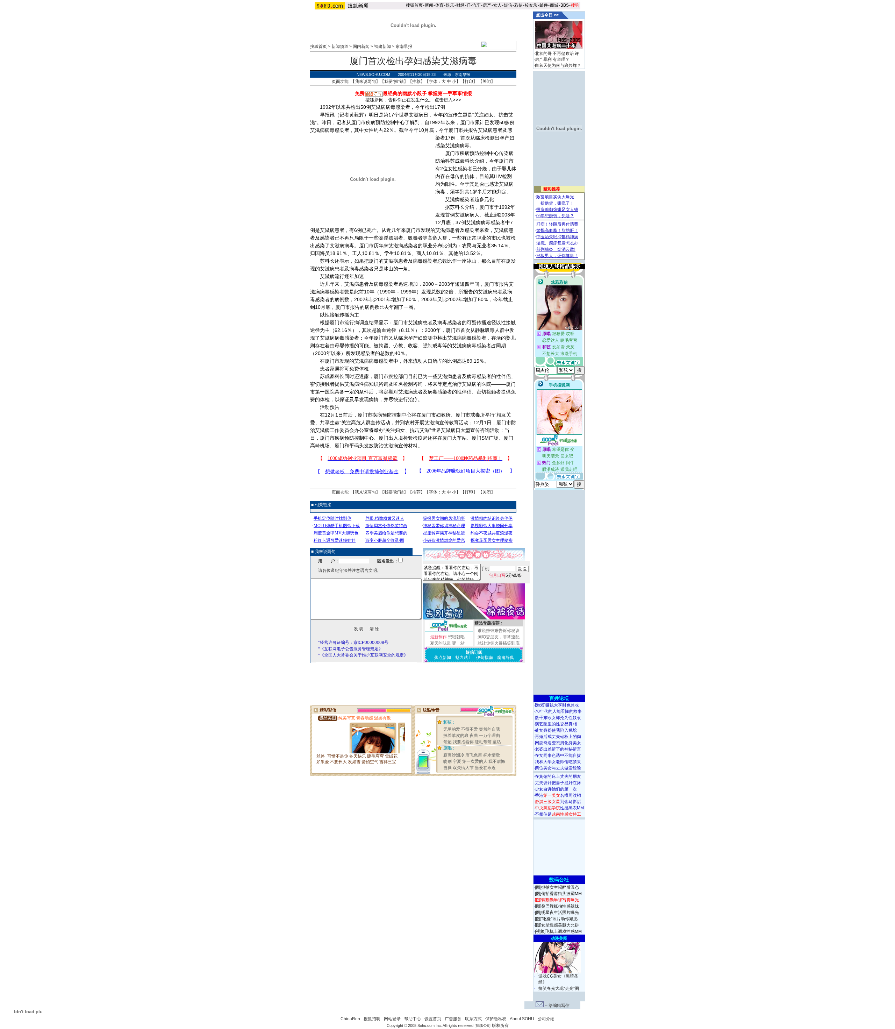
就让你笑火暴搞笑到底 (499, 643)
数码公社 (559, 879)
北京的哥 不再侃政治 (554, 53)
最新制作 (438, 636)
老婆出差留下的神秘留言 (558, 749)
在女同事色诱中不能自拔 (558, 755)
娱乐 (450, 5)
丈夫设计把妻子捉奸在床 (558, 782)
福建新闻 (382, 46)
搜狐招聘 (372, 1018)
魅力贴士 (463, 657)
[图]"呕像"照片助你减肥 (556, 918)
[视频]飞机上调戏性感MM (558, 931)
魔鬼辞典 (505, 657)
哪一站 (458, 643)
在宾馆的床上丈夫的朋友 (558, 776)
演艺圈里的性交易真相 (556, 724)
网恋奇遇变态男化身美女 (558, 742)
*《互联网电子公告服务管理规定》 (350, 648)
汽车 (476, 5)
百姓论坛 (559, 698)
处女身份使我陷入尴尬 (556, 730)
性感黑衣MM (559, 808)
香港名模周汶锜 (558, 795)
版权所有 (500, 1025)
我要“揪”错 (394, 81)
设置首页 (432, 1018)
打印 (469, 81)
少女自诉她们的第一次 (556, 789)
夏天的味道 (440, 643)
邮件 (543, 5)
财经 (460, 5)
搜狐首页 (414, 5)
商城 (554, 5)
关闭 (486, 81)
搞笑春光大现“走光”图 (558, 988)
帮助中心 (412, 1018)
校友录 (531, 5)
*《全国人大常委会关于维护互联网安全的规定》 (363, 655)
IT (468, 5)
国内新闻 (361, 46)
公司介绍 (546, 1018)
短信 (508, 5)
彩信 (518, 5)
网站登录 (392, 1018)
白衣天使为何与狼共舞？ (558, 65)
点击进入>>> (448, 99)
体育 (439, 5)
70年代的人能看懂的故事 (558, 711)
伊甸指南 (484, 657)
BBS (564, 5)
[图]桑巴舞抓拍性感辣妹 (557, 906)
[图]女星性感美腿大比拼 (557, 925)
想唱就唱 (456, 636)
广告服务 (453, 1018)
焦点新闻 (442, 657)
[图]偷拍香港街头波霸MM (558, 893)
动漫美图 (559, 938)
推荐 (416, 81)
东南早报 (403, 46)
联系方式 (473, 1018)
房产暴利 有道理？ (552, 59)
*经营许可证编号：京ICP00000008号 (353, 642)
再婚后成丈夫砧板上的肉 (558, 736)
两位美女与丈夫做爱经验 (558, 768)
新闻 (429, 5)
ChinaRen (350, 1018)
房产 (487, 5)
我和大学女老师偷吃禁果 (558, 761)
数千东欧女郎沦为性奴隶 (558, 717)
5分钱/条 (505, 575)
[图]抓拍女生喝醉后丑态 (557, 887)
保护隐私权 (495, 1018)
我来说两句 (365, 81)
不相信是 (558, 814)
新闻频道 (339, 46)
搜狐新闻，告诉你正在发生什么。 (399, 99)
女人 (497, 5)
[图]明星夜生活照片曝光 (557, 912)
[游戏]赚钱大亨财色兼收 (557, 705)
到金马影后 (558, 801)
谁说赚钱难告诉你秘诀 (499, 630)
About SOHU (522, 1018)
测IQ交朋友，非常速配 (499, 636)
